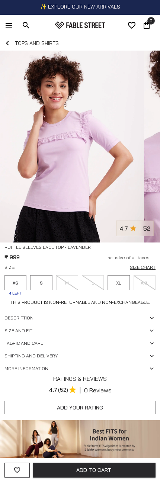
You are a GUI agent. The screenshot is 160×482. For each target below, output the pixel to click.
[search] (26, 25)
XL (118, 283)
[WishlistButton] (153, 256)
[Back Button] (7, 43)
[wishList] (131, 25)
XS (15, 283)
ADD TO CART (94, 470)
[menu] (8, 25)
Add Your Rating (80, 407)
